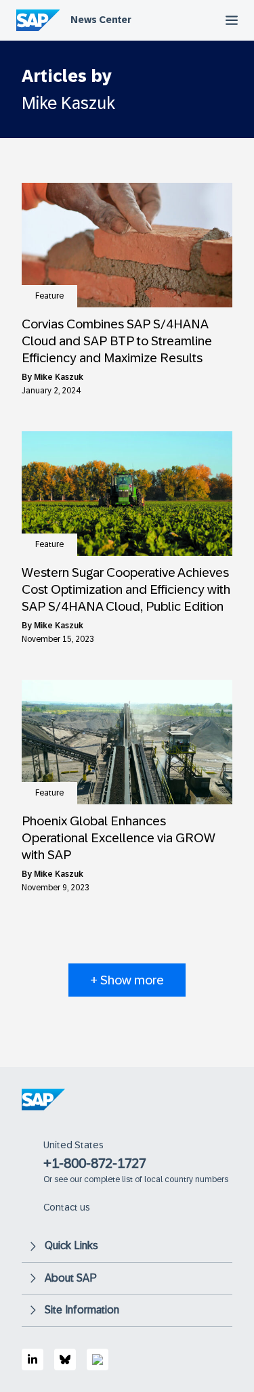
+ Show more (127, 980)
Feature (49, 296)
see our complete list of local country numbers (141, 1179)
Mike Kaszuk (58, 377)
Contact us (66, 1207)
